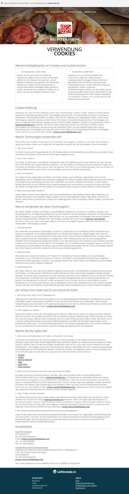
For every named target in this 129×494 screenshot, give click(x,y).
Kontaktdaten (74, 12)
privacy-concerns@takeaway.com (67, 132)
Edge (20, 362)
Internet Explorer (25, 359)
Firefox (21, 357)
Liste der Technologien (95, 219)
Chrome (21, 355)
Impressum (90, 12)
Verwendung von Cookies (86, 485)
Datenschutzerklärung (24, 125)
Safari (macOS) (24, 367)
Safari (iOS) (22, 364)
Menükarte (41, 12)
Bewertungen (57, 12)
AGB (77, 481)
